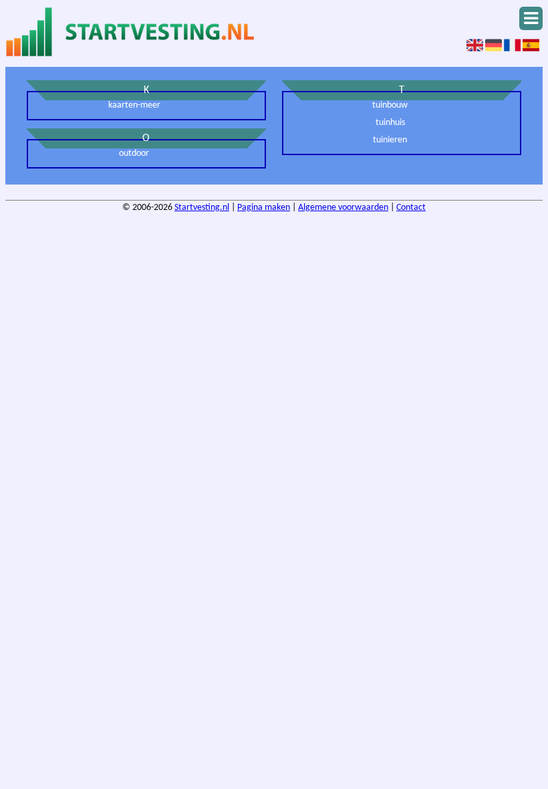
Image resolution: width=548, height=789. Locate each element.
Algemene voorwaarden (343, 208)
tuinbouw (390, 105)
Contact (411, 208)
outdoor (134, 153)
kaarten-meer (134, 105)
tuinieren (390, 140)
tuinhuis (390, 123)
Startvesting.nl (201, 208)
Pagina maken (263, 208)
